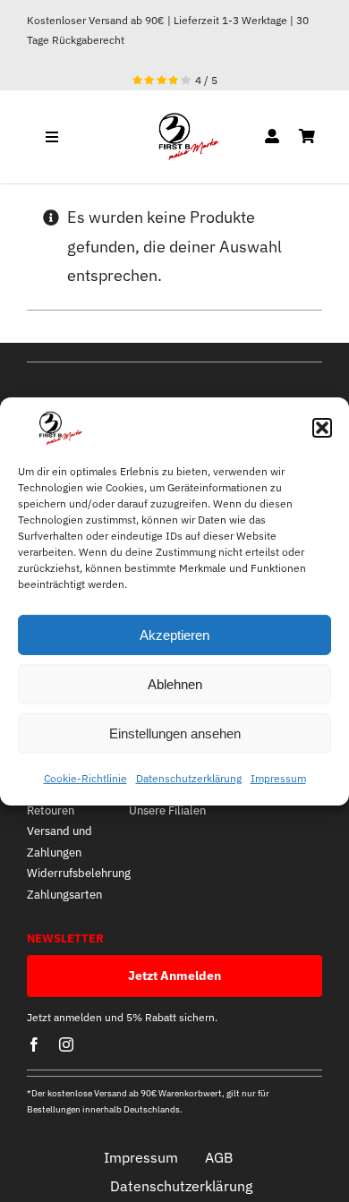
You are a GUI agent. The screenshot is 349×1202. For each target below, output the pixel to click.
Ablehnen (175, 684)
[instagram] (66, 1044)
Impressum (278, 778)
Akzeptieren (174, 635)
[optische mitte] (174, 119)
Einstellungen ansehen (175, 733)
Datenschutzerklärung (189, 778)
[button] (322, 428)
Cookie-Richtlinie (85, 778)
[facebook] (34, 1044)
